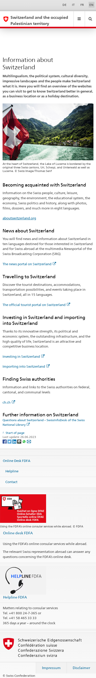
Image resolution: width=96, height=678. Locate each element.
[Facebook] (5, 441)
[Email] (29, 441)
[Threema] (19, 441)
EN (91, 5)
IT (73, 5)
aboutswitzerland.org (19, 218)
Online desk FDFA (18, 533)
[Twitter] (9, 441)
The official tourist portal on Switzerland (34, 305)
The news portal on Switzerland (27, 264)
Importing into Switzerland (24, 366)
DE (64, 5)
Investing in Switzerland (21, 356)
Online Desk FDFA (16, 460)
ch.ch (6, 402)
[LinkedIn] (14, 441)
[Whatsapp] (24, 441)
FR (82, 5)
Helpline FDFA (15, 597)
